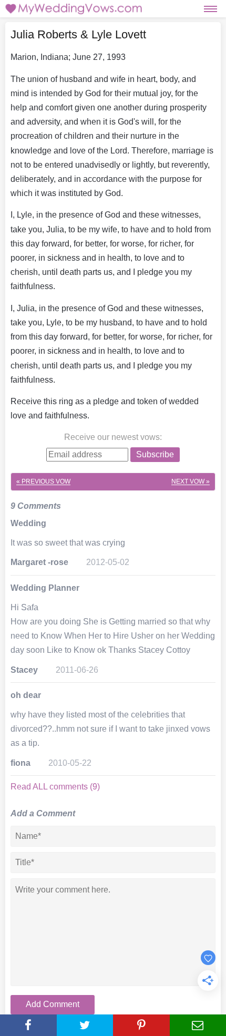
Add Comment (52, 1004)
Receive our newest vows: (113, 437)
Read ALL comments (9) (55, 786)
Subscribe (155, 454)
